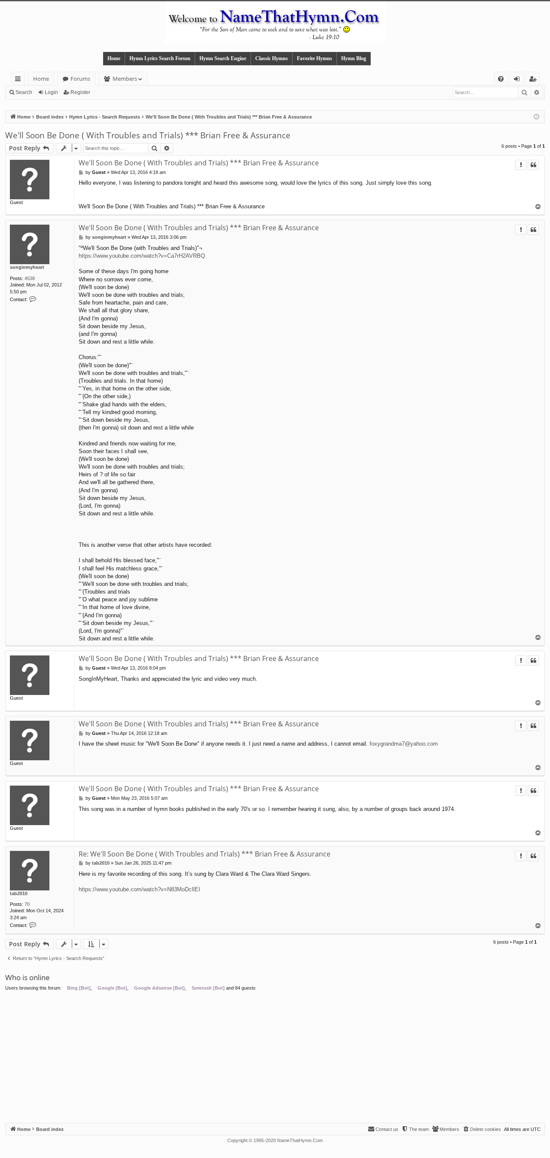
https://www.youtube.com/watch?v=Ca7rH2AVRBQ (142, 256)
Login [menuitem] (518, 80)
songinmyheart (27, 267)
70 (27, 904)
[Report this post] (520, 165)
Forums (80, 78)
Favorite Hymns (314, 58)
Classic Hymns (271, 58)
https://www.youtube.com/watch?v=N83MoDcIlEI (139, 889)
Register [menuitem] (534, 80)
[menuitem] (500, 78)
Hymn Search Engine (222, 58)
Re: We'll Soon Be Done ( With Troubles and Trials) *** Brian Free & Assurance (204, 854)
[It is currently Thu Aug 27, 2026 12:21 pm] (536, 117)
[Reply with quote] (533, 165)
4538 (29, 278)
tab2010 (19, 893)
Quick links (19, 80)
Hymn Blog (353, 58)
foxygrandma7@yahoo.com (404, 744)
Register (80, 92)
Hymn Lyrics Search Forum (159, 58)
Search (23, 92)
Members (125, 78)
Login (51, 92)
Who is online (27, 977)
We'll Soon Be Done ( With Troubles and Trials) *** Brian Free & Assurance (147, 135)
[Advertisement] (275, 1058)
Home (113, 58)
